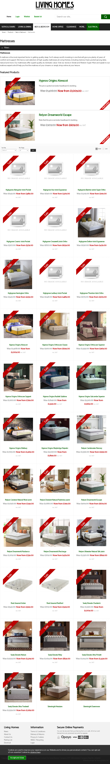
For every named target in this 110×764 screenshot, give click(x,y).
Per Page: (21, 148)
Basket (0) (38, 16)
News (6, 731)
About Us (7, 734)
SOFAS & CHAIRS (8, 26)
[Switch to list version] (103, 148)
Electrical (7, 742)
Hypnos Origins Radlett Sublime (55, 396)
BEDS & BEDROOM (42, 26)
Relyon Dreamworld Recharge (55, 551)
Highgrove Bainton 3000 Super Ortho (91, 189)
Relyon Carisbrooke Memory (91, 448)
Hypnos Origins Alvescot (53, 81)
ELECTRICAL (93, 26)
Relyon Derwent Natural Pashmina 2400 (55, 499)
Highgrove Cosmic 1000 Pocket (18, 241)
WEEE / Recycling (37, 740)
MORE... (82, 26)
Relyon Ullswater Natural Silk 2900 (91, 551)
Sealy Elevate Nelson (18, 654)
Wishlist (27, 16)
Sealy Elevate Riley (55, 654)
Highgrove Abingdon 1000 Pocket (18, 189)
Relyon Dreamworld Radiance (18, 551)
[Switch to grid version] (97, 148)
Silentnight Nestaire (55, 706)
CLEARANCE (71, 26)
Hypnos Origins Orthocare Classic (55, 344)
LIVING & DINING (24, 26)
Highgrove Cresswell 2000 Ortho (55, 241)
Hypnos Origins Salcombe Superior (92, 396)
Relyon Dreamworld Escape (55, 115)
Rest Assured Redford (55, 603)
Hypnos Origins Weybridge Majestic (55, 448)
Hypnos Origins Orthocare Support (18, 396)
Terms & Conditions (38, 731)
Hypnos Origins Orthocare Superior (92, 344)
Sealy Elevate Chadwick (91, 603)
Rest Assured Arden (18, 603)
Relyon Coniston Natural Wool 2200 (18, 499)
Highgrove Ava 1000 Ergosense (55, 189)
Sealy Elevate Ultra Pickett (91, 654)
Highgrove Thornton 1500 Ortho (91, 293)
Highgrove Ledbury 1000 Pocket (55, 293)
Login (18, 16)
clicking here (35, 752)
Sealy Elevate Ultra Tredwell (18, 706)
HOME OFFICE (57, 26)
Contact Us (8, 737)
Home (9, 16)
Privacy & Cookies (37, 737)
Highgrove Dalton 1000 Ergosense (91, 241)
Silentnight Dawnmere (91, 706)
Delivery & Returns (37, 734)
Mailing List (8, 740)
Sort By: (4, 148)
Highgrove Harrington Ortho (18, 293)
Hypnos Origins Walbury (18, 448)
